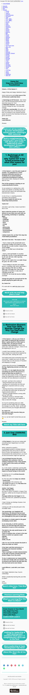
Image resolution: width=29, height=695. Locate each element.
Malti (7, 48)
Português (8, 52)
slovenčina (8, 64)
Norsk (7, 49)
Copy (22, 1)
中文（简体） (9, 19)
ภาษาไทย (8, 70)
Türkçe (7, 71)
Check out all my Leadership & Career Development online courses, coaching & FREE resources (14, 131)
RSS (4, 8)
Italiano (7, 39)
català (7, 17)
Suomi (7, 28)
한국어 (7, 44)
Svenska (7, 59)
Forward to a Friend (9, 310)
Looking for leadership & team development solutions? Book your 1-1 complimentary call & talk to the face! (14, 635)
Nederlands (8, 27)
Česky (7, 23)
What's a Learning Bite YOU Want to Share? (14, 599)
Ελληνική (8, 32)
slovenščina (8, 66)
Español (7, 57)
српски (7, 67)
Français (7, 29)
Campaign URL (3, 1)
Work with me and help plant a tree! (14, 293)
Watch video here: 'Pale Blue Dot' (14, 587)
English (7, 11)
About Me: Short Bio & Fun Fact (14, 653)
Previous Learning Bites (15, 595)
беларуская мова (10, 15)
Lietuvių (7, 62)
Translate (5, 9)
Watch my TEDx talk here (14, 424)
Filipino (7, 73)
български (8, 16)
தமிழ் (7, 68)
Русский (8, 55)
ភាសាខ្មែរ (7, 42)
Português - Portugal (10, 53)
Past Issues (5, 7)
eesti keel (8, 25)
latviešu (7, 63)
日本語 (7, 41)
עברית (7, 61)
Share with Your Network (10, 313)
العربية (7, 12)
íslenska (7, 38)
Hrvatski (7, 21)
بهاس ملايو (8, 47)
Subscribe (5, 6)
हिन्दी (7, 33)
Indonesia (8, 37)
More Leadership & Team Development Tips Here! (14, 647)
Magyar (7, 34)
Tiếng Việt (8, 75)
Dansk (7, 24)
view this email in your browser (14, 676)
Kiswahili (8, 58)
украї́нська (8, 74)
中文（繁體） (9, 20)
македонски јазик (10, 45)
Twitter (6, 3)
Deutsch (7, 30)
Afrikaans (8, 13)
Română (7, 54)
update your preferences (11, 685)
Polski (7, 50)
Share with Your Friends (9, 316)
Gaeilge (7, 36)
